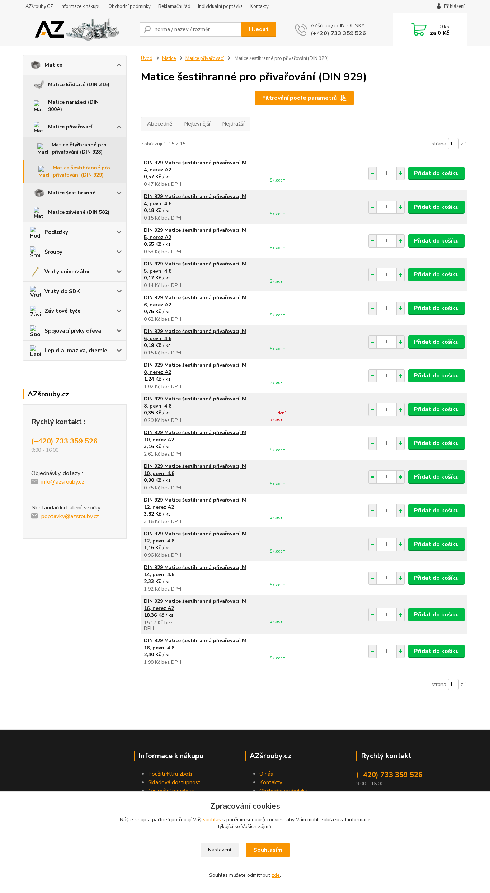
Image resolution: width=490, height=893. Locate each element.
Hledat (259, 29)
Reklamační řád (174, 6)
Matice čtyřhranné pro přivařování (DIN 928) (79, 148)
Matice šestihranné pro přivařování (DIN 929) (81, 171)
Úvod (146, 58)
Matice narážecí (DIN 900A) (73, 106)
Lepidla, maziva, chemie (75, 350)
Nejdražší (233, 123)
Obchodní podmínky (129, 6)
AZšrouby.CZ (39, 6)
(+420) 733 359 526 (338, 33)
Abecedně (159, 123)
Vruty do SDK (62, 291)
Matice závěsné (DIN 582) (78, 212)
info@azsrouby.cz (62, 482)
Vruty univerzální (66, 271)
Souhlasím (267, 850)
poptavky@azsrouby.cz (70, 516)
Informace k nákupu (81, 6)
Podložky (56, 232)
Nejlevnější (197, 123)
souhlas (212, 819)
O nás (266, 773)
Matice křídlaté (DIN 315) (78, 84)
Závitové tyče (62, 311)
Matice (53, 65)
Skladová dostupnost (174, 782)
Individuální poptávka (220, 6)
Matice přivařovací (70, 126)
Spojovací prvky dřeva (72, 330)
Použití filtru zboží (170, 773)
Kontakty (259, 6)
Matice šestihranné (71, 192)
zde (276, 875)
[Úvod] (78, 29)
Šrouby (53, 251)
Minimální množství (171, 791)
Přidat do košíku (436, 173)
